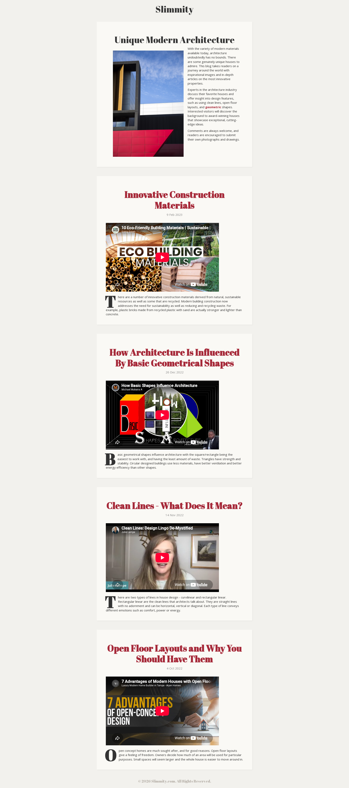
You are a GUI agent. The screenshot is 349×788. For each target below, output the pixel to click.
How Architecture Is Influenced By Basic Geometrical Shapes (174, 357)
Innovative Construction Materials (174, 199)
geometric (213, 107)
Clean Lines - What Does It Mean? (174, 505)
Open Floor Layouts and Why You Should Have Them (174, 653)
